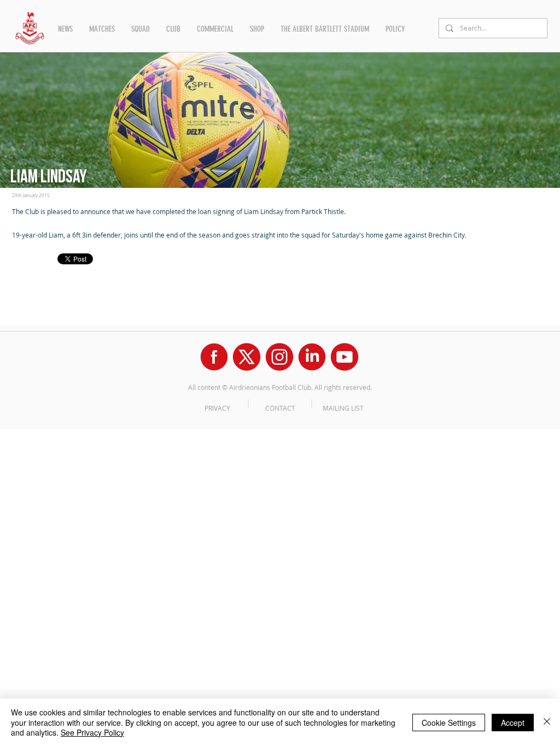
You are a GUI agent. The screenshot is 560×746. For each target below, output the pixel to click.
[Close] (546, 722)
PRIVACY (217, 408)
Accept (512, 722)
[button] (65, 29)
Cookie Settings (449, 722)
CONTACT (280, 408)
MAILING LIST (343, 408)
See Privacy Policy (92, 732)
